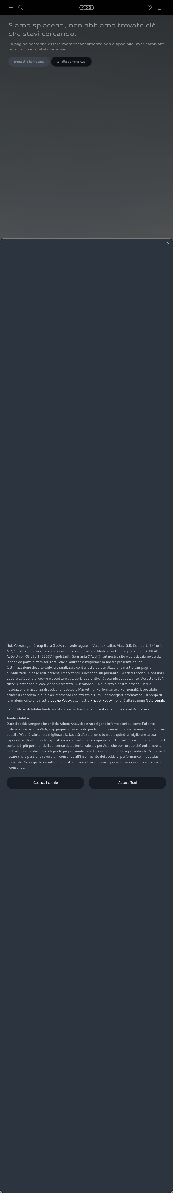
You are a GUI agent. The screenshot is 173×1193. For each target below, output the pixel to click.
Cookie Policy (60, 700)
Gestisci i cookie (45, 783)
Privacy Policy (101, 700)
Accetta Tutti (127, 783)
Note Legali (155, 700)
